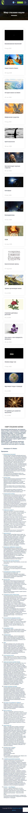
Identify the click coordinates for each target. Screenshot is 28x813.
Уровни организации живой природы (12, 662)
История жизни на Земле (9, 493)
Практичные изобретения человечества (12, 547)
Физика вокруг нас (8, 710)
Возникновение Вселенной (10, 454)
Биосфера (6, 565)
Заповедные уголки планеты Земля (11, 594)
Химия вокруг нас (7, 725)
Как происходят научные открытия (11, 560)
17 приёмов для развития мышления (12, 759)
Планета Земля (7, 477)
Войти (20, 2)
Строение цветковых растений (10, 686)
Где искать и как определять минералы (12, 702)
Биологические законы (9, 655)
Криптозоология (7, 533)
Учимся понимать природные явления (12, 617)
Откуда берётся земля (8, 628)
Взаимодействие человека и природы (12, 571)
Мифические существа (9, 510)
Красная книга (7, 579)
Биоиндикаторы (7, 634)
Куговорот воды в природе (9, 747)
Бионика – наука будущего (9, 787)
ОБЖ (5, 642)
